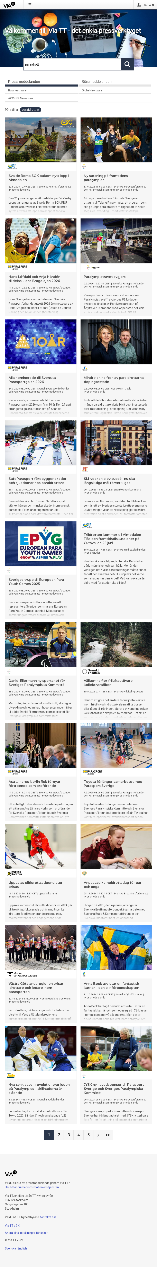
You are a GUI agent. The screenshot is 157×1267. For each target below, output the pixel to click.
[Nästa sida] (98, 1135)
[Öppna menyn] (30, 4)
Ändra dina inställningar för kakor (26, 1232)
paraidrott (29, 110)
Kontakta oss (48, 1217)
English (22, 1248)
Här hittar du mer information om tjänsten (32, 1187)
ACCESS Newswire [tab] (20, 98)
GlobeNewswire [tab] (92, 90)
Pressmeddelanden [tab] (24, 81)
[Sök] (127, 64)
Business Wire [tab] (17, 90)
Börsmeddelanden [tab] (97, 81)
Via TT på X (12, 1225)
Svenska (10, 1248)
